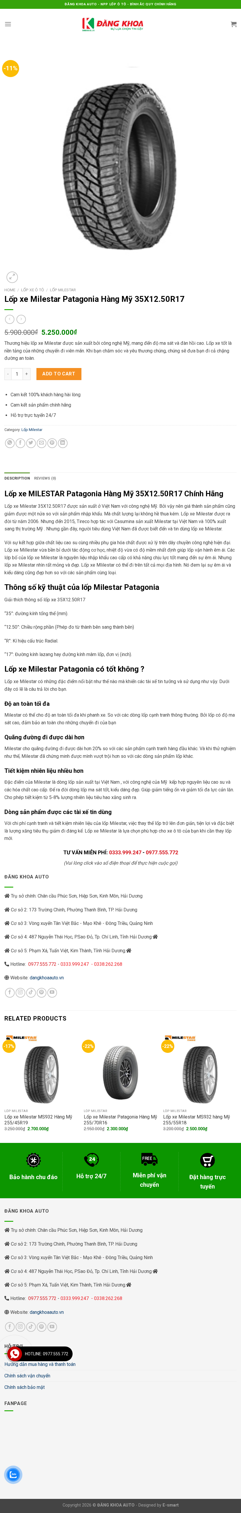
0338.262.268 (108, 964)
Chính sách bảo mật (24, 1387)
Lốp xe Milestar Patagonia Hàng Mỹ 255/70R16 (120, 1120)
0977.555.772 (162, 852)
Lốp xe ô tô (32, 289)
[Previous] (4, 1085)
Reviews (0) (45, 478)
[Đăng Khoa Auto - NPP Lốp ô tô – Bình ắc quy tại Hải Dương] (112, 24)
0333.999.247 (125, 852)
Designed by (158, 1505)
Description (17, 478)
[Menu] (7, 24)
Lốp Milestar (63, 289)
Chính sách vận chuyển (27, 1376)
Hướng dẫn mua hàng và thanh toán (40, 1364)
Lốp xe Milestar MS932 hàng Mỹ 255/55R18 (196, 1120)
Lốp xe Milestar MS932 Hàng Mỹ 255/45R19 (38, 1120)
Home (9, 289)
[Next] (236, 1085)
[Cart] (234, 24)
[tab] (17, 478)
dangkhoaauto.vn (47, 978)
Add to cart (58, 374)
